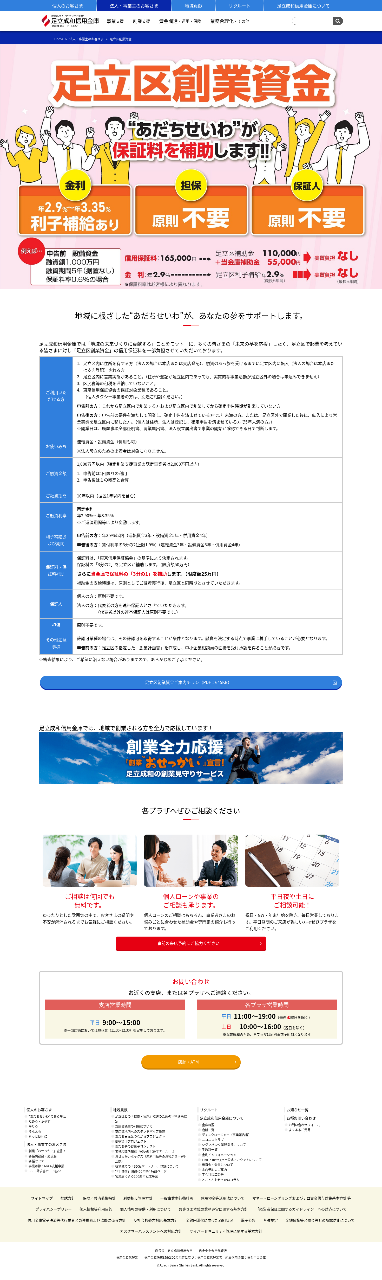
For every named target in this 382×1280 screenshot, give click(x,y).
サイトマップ (42, 1198)
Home (58, 39)
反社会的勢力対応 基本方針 (156, 1220)
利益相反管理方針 (138, 1198)
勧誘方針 (68, 1198)
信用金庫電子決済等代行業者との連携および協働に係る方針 (77, 1220)
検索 (338, 21)
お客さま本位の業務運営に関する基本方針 (213, 1209)
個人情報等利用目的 (96, 1209)
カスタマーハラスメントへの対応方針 (151, 1231)
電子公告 (248, 1220)
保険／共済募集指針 (99, 1198)
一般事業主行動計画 (176, 1198)
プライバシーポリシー (53, 1209)
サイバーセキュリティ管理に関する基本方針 (226, 1231)
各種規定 (270, 1220)
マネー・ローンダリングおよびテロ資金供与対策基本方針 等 (301, 1198)
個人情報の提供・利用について (145, 1209)
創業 (141, 20)
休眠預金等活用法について (223, 1198)
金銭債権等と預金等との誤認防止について (320, 1220)
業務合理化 (229, 20)
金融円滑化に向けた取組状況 (209, 1220)
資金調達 (180, 20)
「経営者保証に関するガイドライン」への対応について (301, 1209)
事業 (115, 20)
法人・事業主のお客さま (86, 39)
